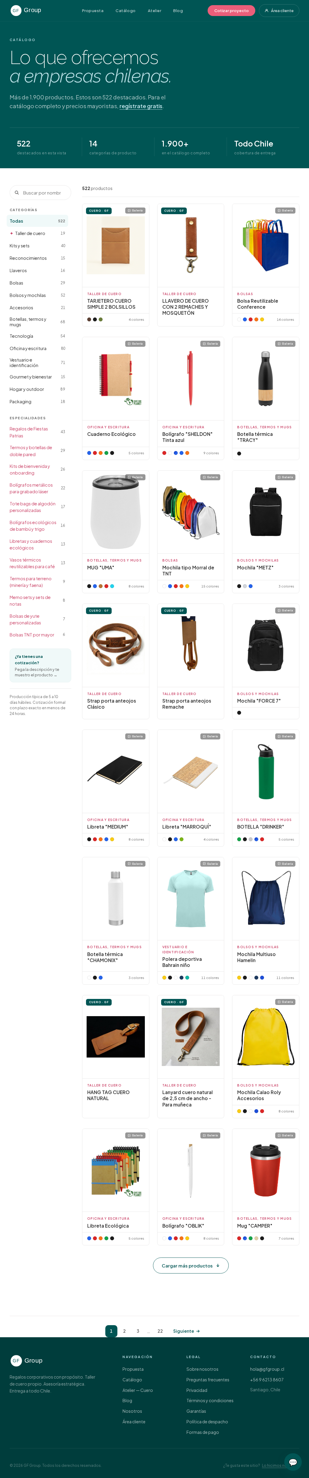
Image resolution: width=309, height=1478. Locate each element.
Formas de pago (202, 1432)
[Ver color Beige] (256, 1238)
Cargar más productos (187, 1265)
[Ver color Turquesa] (187, 977)
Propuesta (93, 10)
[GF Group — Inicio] (33, 10)
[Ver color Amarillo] (112, 839)
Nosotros (132, 1411)
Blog (178, 10)
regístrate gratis (140, 105)
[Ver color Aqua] (112, 586)
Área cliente (282, 10)
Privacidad (196, 1390)
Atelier (154, 10)
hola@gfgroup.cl (267, 1369)
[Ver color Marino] (181, 977)
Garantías (196, 1411)
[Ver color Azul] (89, 453)
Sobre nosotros (202, 1369)
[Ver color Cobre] (100, 586)
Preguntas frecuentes (207, 1379)
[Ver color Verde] (106, 453)
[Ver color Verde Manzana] (181, 839)
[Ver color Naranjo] (100, 453)
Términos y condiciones (210, 1400)
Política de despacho (207, 1421)
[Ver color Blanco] (170, 453)
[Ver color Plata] (250, 839)
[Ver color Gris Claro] (245, 586)
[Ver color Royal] (262, 977)
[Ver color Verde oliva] (100, 319)
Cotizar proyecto (231, 10)
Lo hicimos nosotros (280, 1465)
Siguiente (183, 1331)
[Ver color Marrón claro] (89, 319)
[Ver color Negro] (95, 319)
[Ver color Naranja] (187, 453)
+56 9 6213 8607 (267, 1379)
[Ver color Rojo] (164, 453)
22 (160, 1331)
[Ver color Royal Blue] (176, 453)
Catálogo (125, 10)
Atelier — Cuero (138, 1390)
